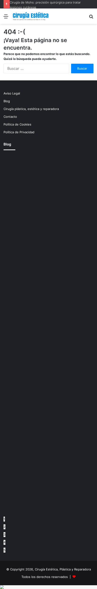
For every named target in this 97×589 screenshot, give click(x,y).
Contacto (10, 116)
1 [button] (4, 519)
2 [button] (4, 527)
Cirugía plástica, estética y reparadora (31, 109)
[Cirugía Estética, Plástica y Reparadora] (30, 16)
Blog (7, 101)
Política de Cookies (17, 124)
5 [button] (4, 550)
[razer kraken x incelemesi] (48, 587)
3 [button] (4, 534)
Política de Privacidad (19, 132)
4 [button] (4, 542)
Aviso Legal (12, 93)
